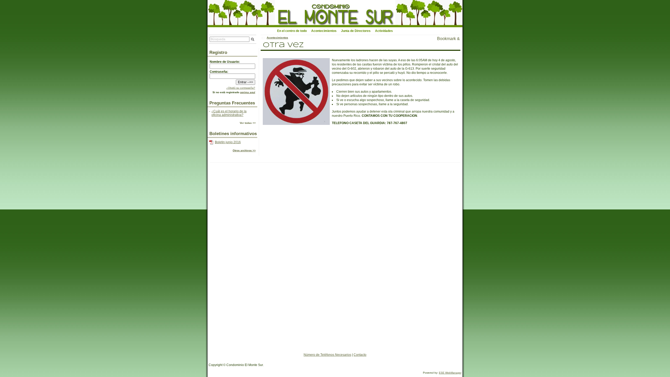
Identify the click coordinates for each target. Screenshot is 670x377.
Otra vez (283, 45)
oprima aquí (247, 92)
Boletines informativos (233, 133)
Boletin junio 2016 (228, 142)
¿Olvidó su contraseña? (240, 87)
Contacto (360, 355)
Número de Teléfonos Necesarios (327, 355)
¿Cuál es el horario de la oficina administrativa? (229, 113)
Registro (218, 52)
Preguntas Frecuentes (232, 103)
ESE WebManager (450, 372)
